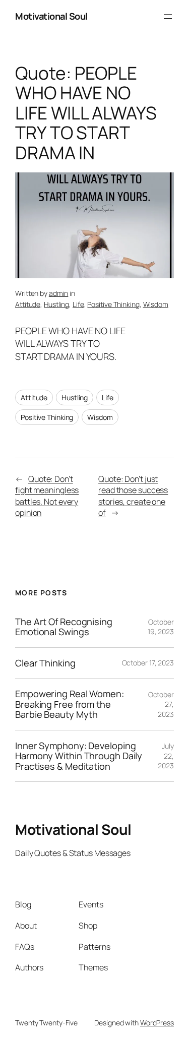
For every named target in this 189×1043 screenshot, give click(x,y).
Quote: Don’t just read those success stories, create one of (133, 496)
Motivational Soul (51, 16)
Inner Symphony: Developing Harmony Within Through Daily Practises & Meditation (78, 756)
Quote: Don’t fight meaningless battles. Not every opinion (47, 496)
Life (78, 304)
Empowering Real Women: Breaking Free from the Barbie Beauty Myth (69, 704)
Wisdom (155, 304)
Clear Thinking (45, 663)
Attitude (27, 304)
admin (59, 293)
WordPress (157, 1022)
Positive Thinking (113, 304)
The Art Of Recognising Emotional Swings (63, 627)
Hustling (56, 304)
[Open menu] (168, 17)
